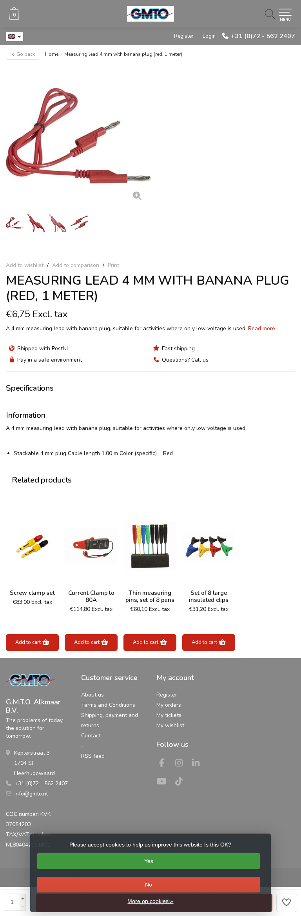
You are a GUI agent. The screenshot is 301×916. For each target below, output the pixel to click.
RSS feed (93, 756)
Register (184, 36)
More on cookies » (150, 901)
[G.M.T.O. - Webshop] (150, 14)
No (148, 884)
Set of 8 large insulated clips (208, 596)
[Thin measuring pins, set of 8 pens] (149, 546)
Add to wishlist (25, 265)
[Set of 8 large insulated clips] (208, 546)
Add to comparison (75, 265)
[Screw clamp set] (32, 546)
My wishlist (170, 725)
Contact (91, 735)
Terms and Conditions (108, 705)
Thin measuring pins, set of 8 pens (149, 596)
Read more (261, 328)
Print (113, 265)
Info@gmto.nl (31, 793)
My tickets (168, 715)
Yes (148, 861)
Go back (25, 54)
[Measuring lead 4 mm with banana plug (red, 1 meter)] (78, 135)
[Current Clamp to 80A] (91, 546)
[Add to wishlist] (286, 903)
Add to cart (28, 642)
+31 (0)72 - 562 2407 (263, 36)
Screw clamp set (32, 592)
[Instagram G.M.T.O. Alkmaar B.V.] (182, 764)
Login (209, 36)
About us (92, 694)
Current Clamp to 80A (91, 596)
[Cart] (14, 18)
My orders (168, 705)
